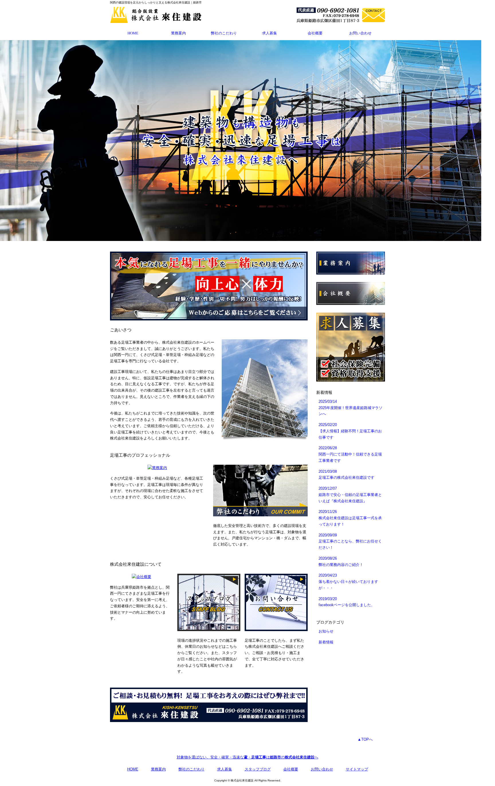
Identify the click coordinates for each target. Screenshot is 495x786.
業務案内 (178, 33)
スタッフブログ (258, 769)
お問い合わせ (360, 33)
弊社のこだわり (224, 33)
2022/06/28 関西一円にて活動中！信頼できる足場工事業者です (350, 454)
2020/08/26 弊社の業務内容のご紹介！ (341, 561)
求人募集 (269, 33)
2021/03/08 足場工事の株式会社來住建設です (346, 474)
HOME (132, 33)
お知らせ (326, 631)
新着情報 (326, 642)
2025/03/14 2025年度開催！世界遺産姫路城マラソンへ (350, 407)
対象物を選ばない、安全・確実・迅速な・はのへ (247, 757)
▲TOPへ (365, 739)
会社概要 (315, 33)
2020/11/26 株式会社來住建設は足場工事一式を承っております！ (350, 517)
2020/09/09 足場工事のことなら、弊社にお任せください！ (350, 541)
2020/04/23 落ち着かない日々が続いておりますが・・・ (348, 581)
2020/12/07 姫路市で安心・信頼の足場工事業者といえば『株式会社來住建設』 (350, 494)
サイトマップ (357, 769)
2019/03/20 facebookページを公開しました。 (347, 602)
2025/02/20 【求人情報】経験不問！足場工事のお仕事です (350, 431)
